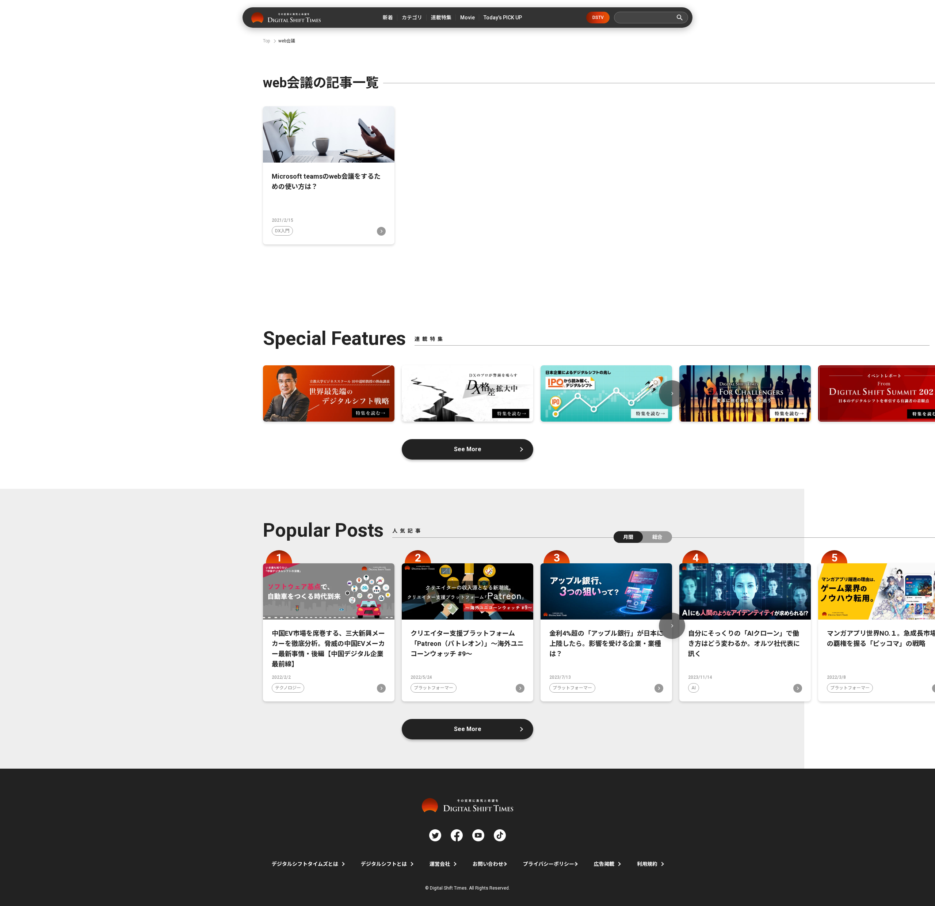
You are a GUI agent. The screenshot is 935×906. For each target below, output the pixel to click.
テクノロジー (288, 687)
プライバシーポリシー (548, 864)
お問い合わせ (488, 864)
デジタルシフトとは (384, 864)
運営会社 (440, 864)
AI (693, 687)
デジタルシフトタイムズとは (305, 864)
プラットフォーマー (433, 687)
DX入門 (282, 230)
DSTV (598, 17)
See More (467, 449)
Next (672, 393)
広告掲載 (604, 864)
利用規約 (647, 864)
